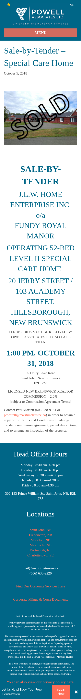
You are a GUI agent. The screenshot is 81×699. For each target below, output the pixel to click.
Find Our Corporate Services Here (40, 586)
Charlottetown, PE (40, 555)
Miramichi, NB (41, 545)
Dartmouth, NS (41, 550)
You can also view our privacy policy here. (40, 682)
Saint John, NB (41, 530)
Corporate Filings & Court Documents (40, 599)
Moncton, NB (40, 540)
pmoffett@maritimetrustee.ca (25, 415)
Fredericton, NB (40, 535)
